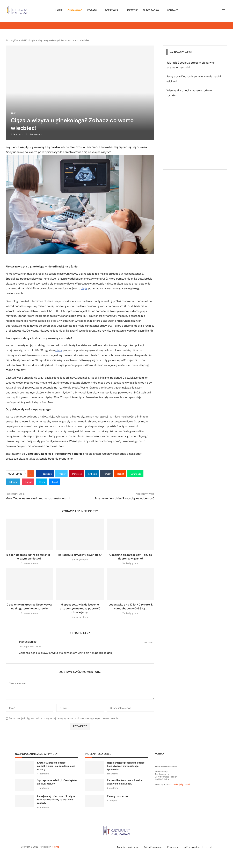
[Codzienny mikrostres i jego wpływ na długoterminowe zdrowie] (29, 584)
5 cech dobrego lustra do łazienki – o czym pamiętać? (29, 556)
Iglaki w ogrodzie (191, 847)
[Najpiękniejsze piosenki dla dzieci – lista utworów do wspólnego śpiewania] (94, 767)
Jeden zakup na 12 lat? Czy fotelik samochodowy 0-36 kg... (131, 606)
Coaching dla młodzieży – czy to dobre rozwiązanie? (130, 556)
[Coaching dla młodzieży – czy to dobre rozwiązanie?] (130, 534)
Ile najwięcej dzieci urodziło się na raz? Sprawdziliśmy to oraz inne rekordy (56, 799)
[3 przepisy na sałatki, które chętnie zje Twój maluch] (24, 785)
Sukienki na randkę (153, 847)
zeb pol (208, 847)
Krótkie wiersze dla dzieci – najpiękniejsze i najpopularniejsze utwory (56, 766)
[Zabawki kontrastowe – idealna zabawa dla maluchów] (94, 785)
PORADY (92, 10)
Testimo (55, 847)
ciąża (84, 288)
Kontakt (172, 10)
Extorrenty (172, 847)
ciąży (58, 350)
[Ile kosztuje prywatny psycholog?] (80, 534)
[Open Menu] (223, 10)
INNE (24, 40)
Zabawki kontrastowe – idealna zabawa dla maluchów (124, 782)
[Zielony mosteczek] (94, 801)
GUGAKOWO (75, 10)
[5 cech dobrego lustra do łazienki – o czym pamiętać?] (29, 534)
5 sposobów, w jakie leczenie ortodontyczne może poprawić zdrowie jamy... (80, 608)
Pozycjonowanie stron (128, 847)
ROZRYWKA (111, 10)
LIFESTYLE (132, 10)
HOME (58, 10)
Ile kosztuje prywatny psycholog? (80, 555)
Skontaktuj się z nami (179, 784)
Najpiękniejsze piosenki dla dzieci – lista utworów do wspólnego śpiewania (127, 766)
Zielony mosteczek (117, 796)
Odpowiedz (148, 643)
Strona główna (13, 40)
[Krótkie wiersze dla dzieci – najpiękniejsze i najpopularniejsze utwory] (24, 767)
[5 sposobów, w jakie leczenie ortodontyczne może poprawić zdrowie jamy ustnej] (80, 584)
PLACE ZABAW (151, 10)
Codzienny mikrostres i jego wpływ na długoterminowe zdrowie (29, 606)
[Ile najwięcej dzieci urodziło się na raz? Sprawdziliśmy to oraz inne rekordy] (24, 801)
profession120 (28, 641)
